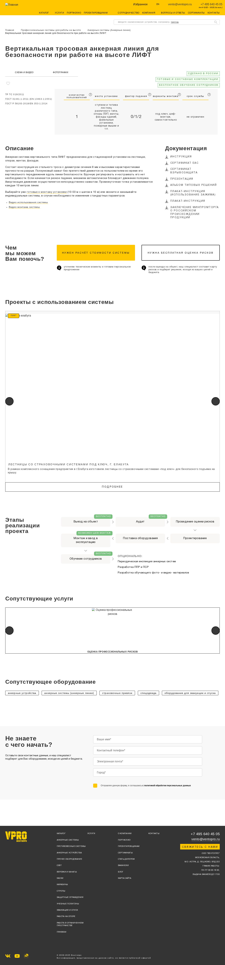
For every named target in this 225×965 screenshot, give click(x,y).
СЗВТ (59, 865)
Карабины (62, 884)
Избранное (140, 4)
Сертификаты (196, 13)
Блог (120, 872)
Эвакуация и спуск (67, 910)
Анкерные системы (68, 840)
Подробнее (112, 487)
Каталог (61, 833)
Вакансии (123, 865)
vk (7, 955)
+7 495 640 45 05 (211, 4)
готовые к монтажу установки (47, 192)
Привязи (61, 932)
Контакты (214, 13)
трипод (175, 22)
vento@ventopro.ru (180, 4)
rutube (26, 956)
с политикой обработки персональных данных (166, 785)
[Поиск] (216, 22)
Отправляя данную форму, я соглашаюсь (146, 785)
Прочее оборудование (69, 859)
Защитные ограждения (70, 897)
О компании (125, 833)
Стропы (61, 891)
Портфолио (74, 13)
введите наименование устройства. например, (148, 22)
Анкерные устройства (69, 853)
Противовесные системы (71, 846)
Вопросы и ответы (173, 13)
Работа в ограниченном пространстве (70, 924)
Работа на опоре (66, 916)
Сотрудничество (128, 13)
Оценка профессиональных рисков (112, 651)
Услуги (59, 13)
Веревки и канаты (67, 872)
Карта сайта (124, 878)
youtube (17, 956)
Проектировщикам (96, 13)
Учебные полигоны (68, 904)
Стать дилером (126, 859)
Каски (60, 878)
